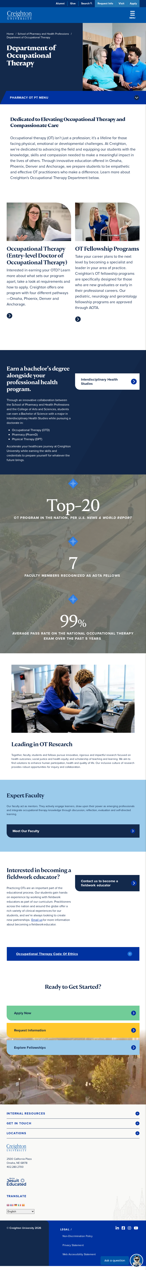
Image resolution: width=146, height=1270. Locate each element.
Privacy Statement (73, 1245)
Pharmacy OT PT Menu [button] (29, 97)
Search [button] (85, 3)
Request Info (105, 3)
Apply (133, 3)
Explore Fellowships (30, 1047)
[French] (12, 1206)
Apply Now (22, 1013)
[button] (73, 1113)
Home (10, 34)
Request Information (30, 1030)
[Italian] (20, 1206)
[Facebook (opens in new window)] (123, 1228)
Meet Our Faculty (26, 831)
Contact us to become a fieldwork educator (99, 883)
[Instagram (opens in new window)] (129, 1228)
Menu (132, 17)
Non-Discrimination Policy (78, 1236)
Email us (36, 920)
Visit (121, 3)
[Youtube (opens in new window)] (136, 1228)
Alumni (60, 3)
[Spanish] (24, 1206)
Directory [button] (39, 91)
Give (73, 3)
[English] (8, 1206)
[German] (16, 1206)
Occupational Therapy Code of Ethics (47, 953)
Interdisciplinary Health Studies (99, 381)
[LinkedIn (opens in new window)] (117, 1228)
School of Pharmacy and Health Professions (43, 34)
